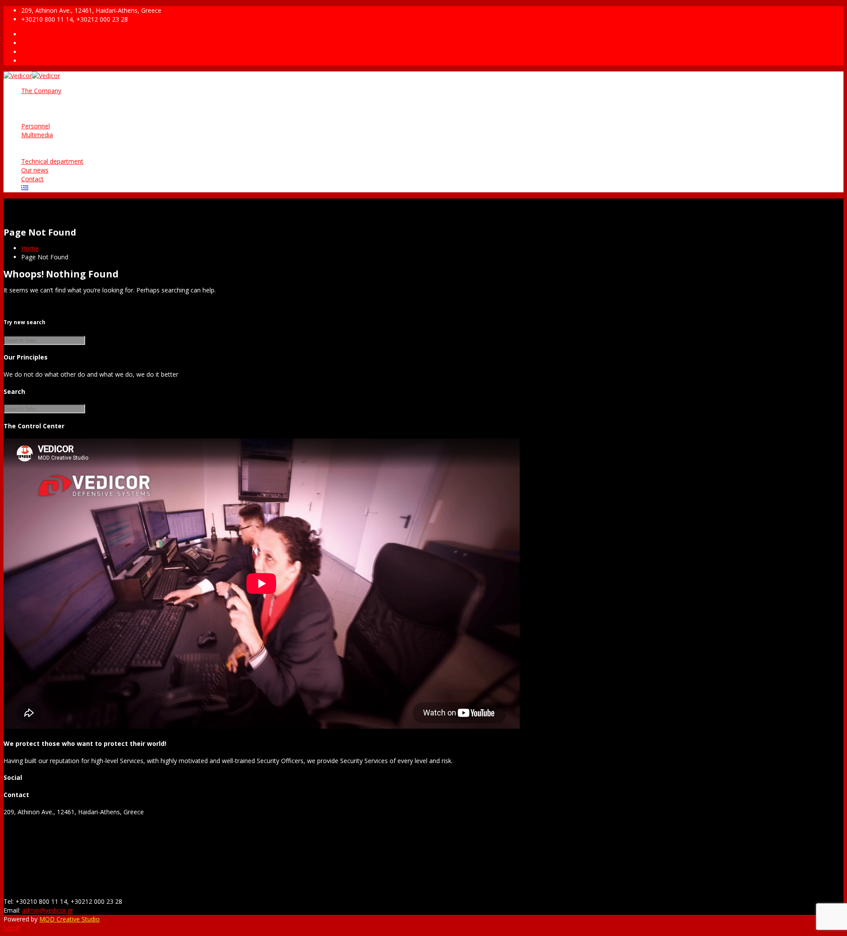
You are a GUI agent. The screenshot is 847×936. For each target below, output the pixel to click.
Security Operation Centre (75, 117)
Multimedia (37, 135)
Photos (49, 143)
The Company (41, 90)
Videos (48, 152)
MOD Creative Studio (69, 919)
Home (30, 248)
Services (50, 108)
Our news (35, 170)
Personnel (35, 126)
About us (51, 99)
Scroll (11, 928)
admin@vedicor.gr (47, 910)
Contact (32, 179)
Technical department (52, 161)
